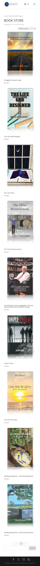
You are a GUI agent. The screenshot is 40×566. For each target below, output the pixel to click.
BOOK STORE (13, 16)
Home (6, 16)
